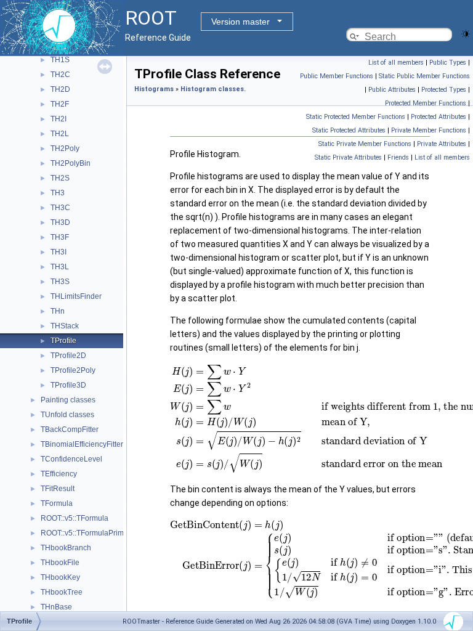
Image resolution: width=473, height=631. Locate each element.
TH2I (59, 119)
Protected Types (443, 90)
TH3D (60, 222)
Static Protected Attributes (349, 130)
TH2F (60, 104)
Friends (398, 157)
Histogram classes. (213, 89)
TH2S (60, 178)
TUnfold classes (67, 414)
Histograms (154, 89)
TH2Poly (65, 148)
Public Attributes (392, 90)
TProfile (63, 340)
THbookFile (60, 562)
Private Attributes (441, 144)
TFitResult (58, 488)
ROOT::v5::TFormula (74, 518)
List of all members (396, 63)
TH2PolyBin (71, 163)
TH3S (60, 281)
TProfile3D (68, 385)
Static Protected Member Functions (355, 117)
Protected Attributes (438, 117)
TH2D (60, 89)
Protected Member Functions (425, 103)
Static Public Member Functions (424, 76)
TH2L (60, 133)
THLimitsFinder (76, 296)
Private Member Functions (428, 130)
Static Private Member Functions (364, 144)
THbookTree (62, 592)
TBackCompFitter (70, 429)
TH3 (58, 193)
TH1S (60, 59)
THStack (65, 326)
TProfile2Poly (73, 370)
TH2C (60, 74)
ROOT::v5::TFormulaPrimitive (89, 533)
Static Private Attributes (348, 157)
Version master (240, 21)
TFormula (57, 503)
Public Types (447, 63)
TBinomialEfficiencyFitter (82, 444)
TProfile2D (68, 355)
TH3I (59, 252)
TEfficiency (59, 474)
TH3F (60, 237)
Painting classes (68, 400)
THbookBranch (66, 547)
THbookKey (60, 577)
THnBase (56, 607)
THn (58, 311)
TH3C (60, 207)
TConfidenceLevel (71, 459)
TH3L (60, 267)
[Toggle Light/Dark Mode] (465, 33)
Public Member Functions (336, 76)
